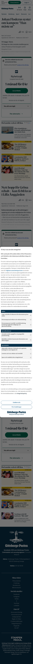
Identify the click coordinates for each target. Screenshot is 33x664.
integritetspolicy (22, 393)
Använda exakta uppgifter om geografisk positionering (13, 334)
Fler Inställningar (16, 407)
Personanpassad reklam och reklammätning (14, 319)
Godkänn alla (16, 402)
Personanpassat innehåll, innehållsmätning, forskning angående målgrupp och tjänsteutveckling (14, 324)
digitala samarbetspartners (14, 270)
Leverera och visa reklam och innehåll (12, 353)
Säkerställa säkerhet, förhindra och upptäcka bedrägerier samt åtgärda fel (14, 349)
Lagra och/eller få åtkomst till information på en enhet (15, 315)
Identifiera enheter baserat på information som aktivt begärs (15, 339)
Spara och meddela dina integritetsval (12, 357)
